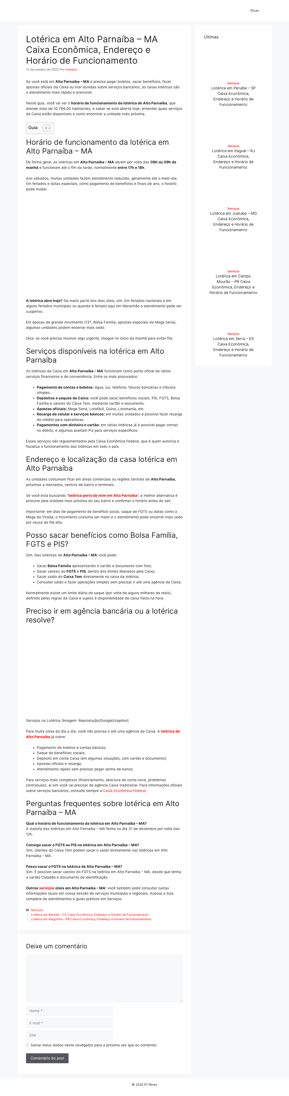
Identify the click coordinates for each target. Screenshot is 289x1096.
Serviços (37, 910)
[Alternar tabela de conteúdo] (44, 128)
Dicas (254, 10)
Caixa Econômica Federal (124, 791)
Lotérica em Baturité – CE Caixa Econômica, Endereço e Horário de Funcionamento (90, 914)
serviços (46, 888)
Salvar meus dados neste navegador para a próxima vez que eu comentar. (94, 1045)
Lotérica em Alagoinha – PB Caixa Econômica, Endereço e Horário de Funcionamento (91, 919)
